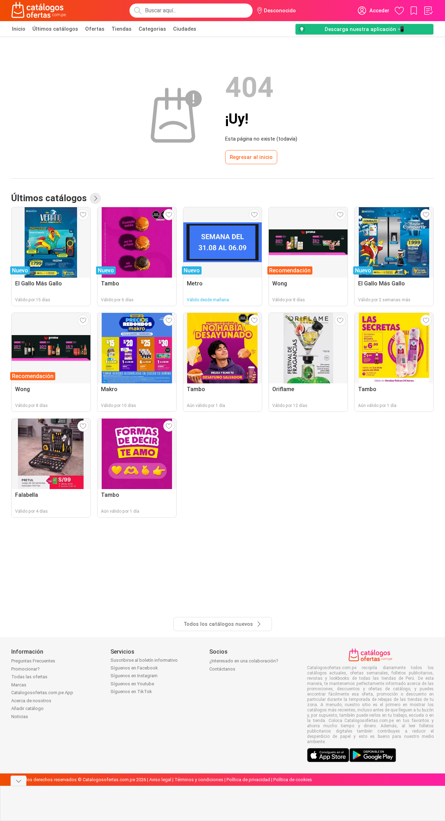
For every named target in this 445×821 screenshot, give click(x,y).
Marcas (18, 684)
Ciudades (184, 29)
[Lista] (428, 10)
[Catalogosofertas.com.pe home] (38, 10)
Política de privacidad (248, 779)
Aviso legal (160, 779)
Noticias (19, 716)
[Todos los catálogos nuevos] (95, 198)
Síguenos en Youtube (132, 683)
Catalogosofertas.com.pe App (42, 692)
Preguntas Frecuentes (33, 660)
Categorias (152, 29)
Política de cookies (292, 779)
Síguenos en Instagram (134, 675)
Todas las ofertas (29, 676)
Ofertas (94, 29)
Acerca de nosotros (31, 700)
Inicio (18, 29)
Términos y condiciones (198, 779)
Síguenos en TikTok (131, 691)
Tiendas (122, 29)
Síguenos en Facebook (134, 668)
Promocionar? (25, 669)
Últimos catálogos (55, 29)
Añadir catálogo (27, 708)
